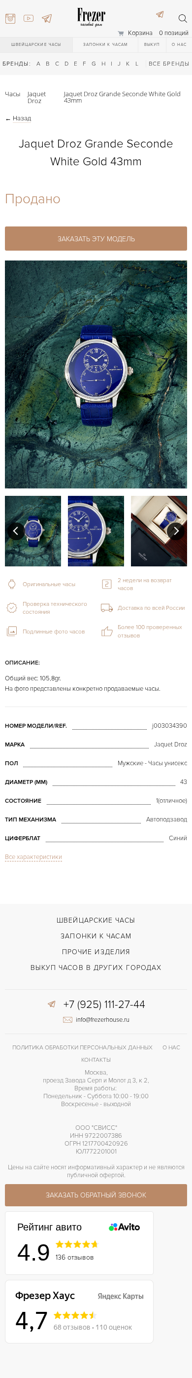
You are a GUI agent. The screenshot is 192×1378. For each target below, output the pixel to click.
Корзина (140, 33)
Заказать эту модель (96, 239)
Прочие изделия (96, 952)
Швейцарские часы (36, 44)
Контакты (96, 1060)
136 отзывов (75, 1257)
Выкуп (152, 44)
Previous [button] (16, 531)
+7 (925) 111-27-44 (104, 1005)
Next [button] (176, 531)
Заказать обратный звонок (96, 1195)
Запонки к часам (105, 44)
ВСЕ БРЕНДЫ (169, 64)
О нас (179, 44)
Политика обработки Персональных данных (82, 1047)
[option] (33, 531)
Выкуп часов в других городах (96, 968)
